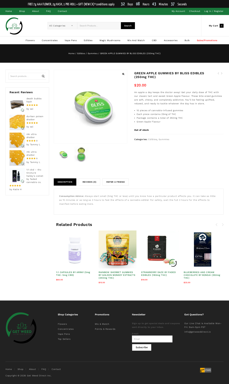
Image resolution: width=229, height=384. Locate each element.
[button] (123, 74)
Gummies (93, 53)
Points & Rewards (105, 329)
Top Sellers (64, 339)
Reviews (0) (89, 182)
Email (135, 333)
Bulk (187, 40)
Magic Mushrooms (110, 40)
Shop (22, 11)
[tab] (66, 182)
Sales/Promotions (207, 40)
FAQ (48, 11)
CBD (154, 40)
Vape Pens (71, 40)
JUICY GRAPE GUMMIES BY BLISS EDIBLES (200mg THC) (218, 77)
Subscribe (142, 347)
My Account (178, 11)
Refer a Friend (115, 182)
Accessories (171, 40)
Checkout (194, 11)
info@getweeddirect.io (197, 332)
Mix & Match (102, 324)
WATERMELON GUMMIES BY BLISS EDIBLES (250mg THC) (222, 77)
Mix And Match (136, 40)
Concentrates (49, 40)
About (35, 11)
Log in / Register (214, 11)
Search (43, 76)
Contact (62, 11)
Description (65, 182)
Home (8, 11)
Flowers (30, 40)
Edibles (88, 40)
